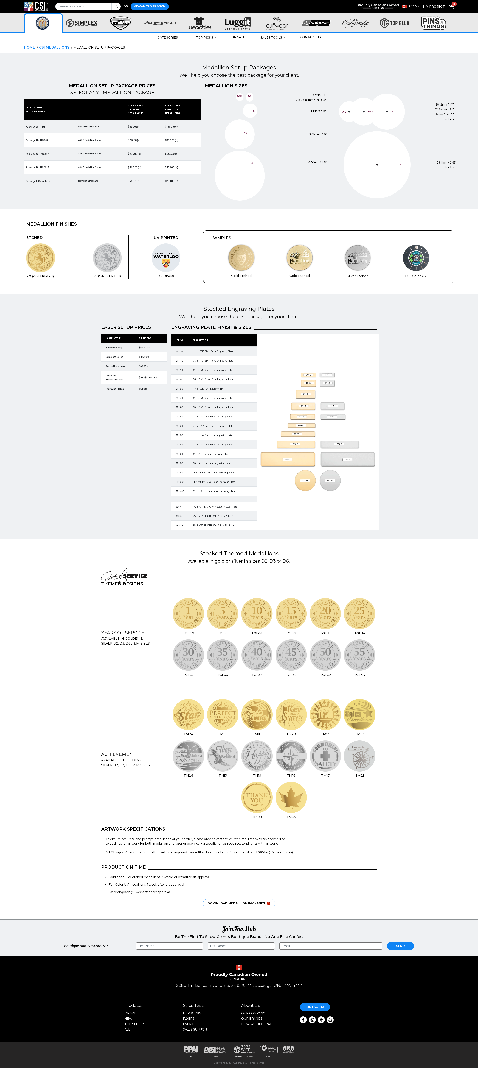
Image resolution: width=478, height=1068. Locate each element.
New (128, 1018)
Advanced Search (150, 6)
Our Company (253, 1013)
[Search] (116, 6)
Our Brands (252, 1018)
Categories (168, 37)
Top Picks (205, 37)
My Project (434, 6)
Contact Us (310, 37)
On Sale (238, 37)
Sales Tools (271, 37)
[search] (88, 6)
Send (400, 946)
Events (189, 1024)
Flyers (188, 1018)
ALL (127, 1029)
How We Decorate (257, 1024)
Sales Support (196, 1029)
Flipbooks (192, 1013)
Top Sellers (135, 1024)
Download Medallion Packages (236, 903)
